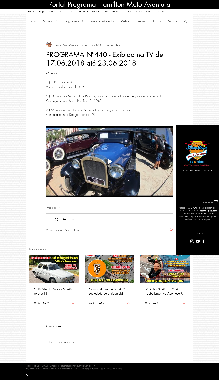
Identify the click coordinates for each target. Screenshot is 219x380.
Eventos (140, 21)
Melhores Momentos (102, 21)
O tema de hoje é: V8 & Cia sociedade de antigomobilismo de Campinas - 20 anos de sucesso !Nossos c (109, 291)
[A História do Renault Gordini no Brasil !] (54, 269)
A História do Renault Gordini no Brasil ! (53, 291)
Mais (171, 21)
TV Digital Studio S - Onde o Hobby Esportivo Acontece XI (163, 291)
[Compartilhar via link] (73, 219)
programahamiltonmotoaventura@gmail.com (75, 365)
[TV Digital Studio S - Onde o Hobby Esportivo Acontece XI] (165, 269)
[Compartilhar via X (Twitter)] (56, 219)
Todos (32, 21)
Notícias (156, 21)
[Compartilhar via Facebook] (47, 219)
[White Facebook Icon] (203, 241)
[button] (185, 21)
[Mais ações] (171, 44)
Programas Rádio (74, 21)
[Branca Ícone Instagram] (192, 241)
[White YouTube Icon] (197, 241)
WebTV (125, 21)
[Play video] (109, 161)
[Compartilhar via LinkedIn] (64, 219)
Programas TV (50, 21)
